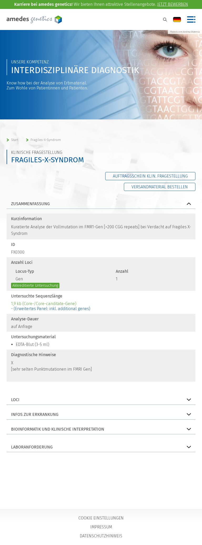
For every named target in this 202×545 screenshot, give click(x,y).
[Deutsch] (177, 19)
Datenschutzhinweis (101, 535)
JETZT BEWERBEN (172, 4)
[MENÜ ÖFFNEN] (191, 19)
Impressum (101, 526)
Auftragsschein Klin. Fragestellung (150, 176)
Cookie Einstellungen (101, 518)
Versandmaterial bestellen (160, 186)
